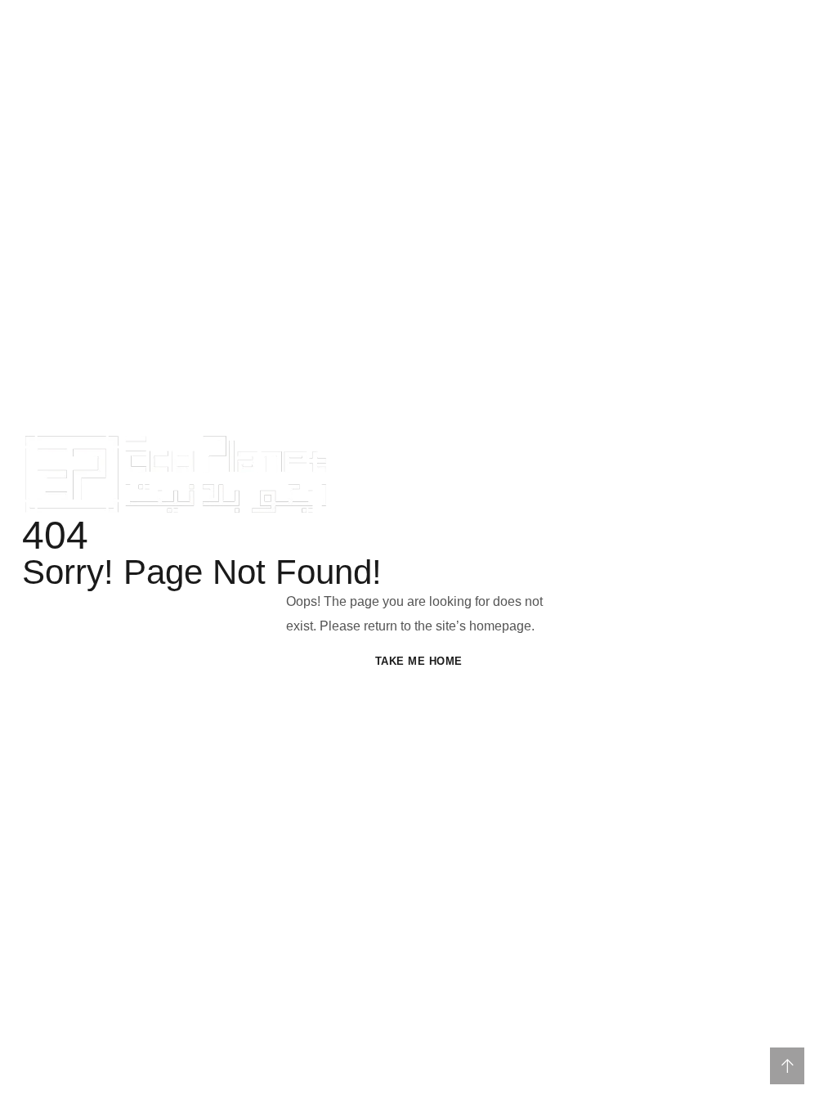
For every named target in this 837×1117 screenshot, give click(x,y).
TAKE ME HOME (419, 661)
